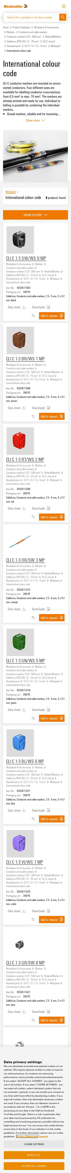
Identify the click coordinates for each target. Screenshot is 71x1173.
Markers (11, 32)
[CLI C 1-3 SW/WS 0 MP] (20, 240)
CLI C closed (49, 41)
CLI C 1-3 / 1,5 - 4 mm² (36, 46)
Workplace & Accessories (46, 27)
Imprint (43, 1136)
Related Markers (53, 36)
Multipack (55, 46)
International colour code (18, 282)
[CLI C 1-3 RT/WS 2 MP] (20, 441)
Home (6, 27)
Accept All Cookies (34, 1165)
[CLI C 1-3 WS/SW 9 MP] (20, 1045)
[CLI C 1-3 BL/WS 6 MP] (20, 743)
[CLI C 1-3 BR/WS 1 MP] (20, 340)
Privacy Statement (27, 1136)
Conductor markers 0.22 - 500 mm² (24, 36)
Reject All (34, 1154)
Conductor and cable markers (33, 32)
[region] (35, 1110)
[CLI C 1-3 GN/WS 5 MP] (20, 642)
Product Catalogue (21, 27)
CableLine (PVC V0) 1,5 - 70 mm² (23, 41)
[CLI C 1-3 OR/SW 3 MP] (20, 542)
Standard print (14, 46)
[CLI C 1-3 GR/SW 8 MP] (20, 944)
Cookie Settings (34, 1144)
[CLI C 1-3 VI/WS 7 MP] (20, 843)
